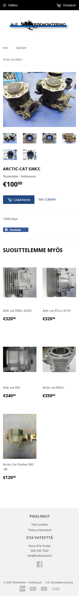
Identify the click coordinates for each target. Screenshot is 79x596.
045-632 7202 (40, 550)
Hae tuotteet (40, 524)
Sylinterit (21, 48)
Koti (5, 48)
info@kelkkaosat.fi (39, 555)
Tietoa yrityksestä (39, 530)
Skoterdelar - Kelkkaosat (27, 582)
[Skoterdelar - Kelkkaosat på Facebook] (39, 565)
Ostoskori (69, 5)
